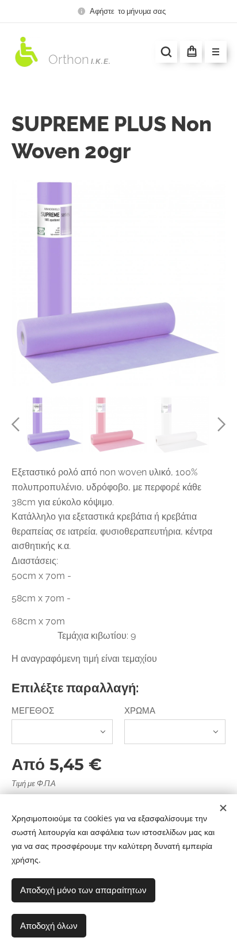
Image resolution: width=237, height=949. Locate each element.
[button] (166, 52)
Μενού (216, 52)
